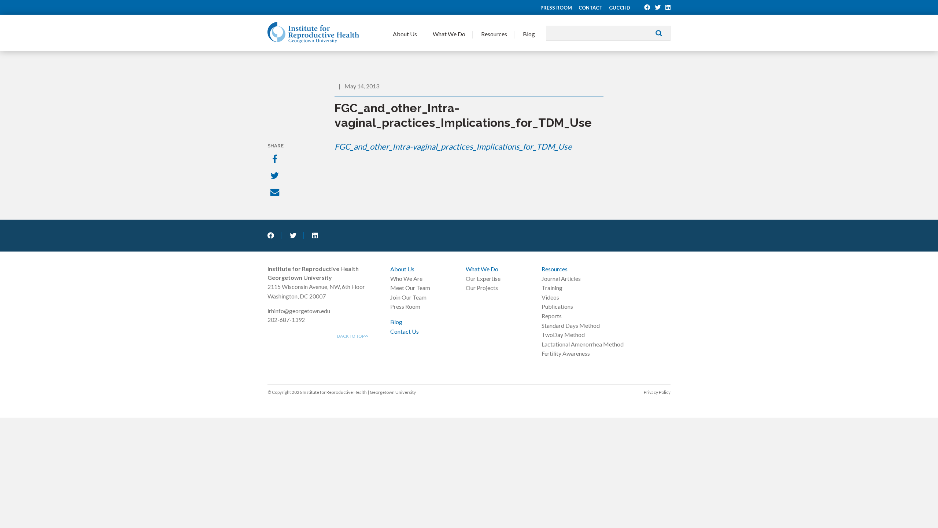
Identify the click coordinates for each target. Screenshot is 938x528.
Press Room (556, 8)
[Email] (275, 193)
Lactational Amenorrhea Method (583, 344)
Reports (552, 315)
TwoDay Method (563, 334)
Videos (550, 297)
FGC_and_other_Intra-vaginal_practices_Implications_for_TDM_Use (453, 146)
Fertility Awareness (566, 353)
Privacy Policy (657, 392)
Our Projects (482, 287)
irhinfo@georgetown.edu (298, 310)
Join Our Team (408, 297)
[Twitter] (275, 176)
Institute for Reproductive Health (313, 32)
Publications (557, 306)
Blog (529, 33)
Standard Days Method (571, 325)
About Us (405, 33)
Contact (590, 8)
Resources (494, 33)
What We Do (449, 33)
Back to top (351, 336)
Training (552, 287)
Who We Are (406, 278)
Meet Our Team (410, 287)
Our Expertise (483, 278)
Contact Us (404, 331)
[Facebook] (275, 159)
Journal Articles (561, 278)
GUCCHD (619, 8)
